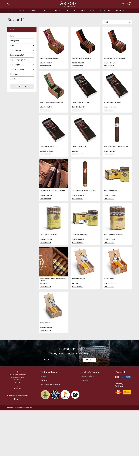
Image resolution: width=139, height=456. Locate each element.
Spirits (45, 11)
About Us (43, 376)
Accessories (104, 11)
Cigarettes (71, 11)
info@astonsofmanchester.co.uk (17, 395)
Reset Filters (22, 86)
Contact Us (44, 380)
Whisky (33, 11)
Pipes (92, 11)
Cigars (22, 11)
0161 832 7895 (17, 389)
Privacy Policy (85, 380)
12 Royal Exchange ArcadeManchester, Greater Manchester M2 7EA (17, 378)
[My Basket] (128, 4)
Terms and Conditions (87, 376)
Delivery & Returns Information (50, 384)
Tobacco (56, 11)
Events (10, 11)
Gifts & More (120, 11)
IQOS (83, 11)
